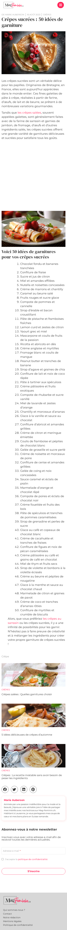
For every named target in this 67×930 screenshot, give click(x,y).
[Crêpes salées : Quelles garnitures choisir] (33, 675)
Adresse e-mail (12, 851)
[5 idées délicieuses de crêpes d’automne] (33, 715)
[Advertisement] (33, 176)
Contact (7, 913)
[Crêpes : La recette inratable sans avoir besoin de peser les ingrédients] (33, 755)
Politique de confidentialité (18, 925)
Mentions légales (12, 921)
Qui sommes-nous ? (14, 910)
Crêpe (5, 656)
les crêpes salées (29, 112)
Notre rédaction (11, 917)
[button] (60, 5)
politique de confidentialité (32, 859)
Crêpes (6, 689)
